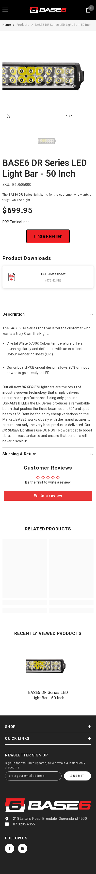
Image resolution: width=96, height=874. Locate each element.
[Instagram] (22, 848)
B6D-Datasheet (53, 274)
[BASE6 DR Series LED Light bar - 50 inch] (48, 666)
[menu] (5, 10)
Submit (77, 776)
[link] (24, 602)
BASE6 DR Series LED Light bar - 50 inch (48, 695)
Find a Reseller (48, 236)
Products (22, 25)
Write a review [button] (48, 495)
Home (6, 25)
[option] (48, 76)
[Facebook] (9, 848)
